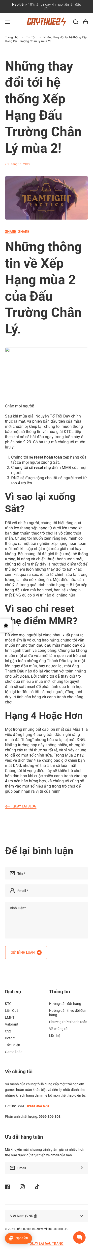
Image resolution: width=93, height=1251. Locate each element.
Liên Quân (13, 1011)
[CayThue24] (46, 22)
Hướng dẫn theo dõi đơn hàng (67, 1013)
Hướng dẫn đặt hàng (65, 1004)
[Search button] (76, 22)
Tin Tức (31, 37)
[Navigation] (7, 21)
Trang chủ (12, 37)
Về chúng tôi (58, 1029)
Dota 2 (10, 1038)
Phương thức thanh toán (68, 1022)
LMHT (9, 1017)
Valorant (11, 1024)
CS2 (8, 1031)
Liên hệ (54, 1036)
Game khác (13, 1052)
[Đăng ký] (82, 1168)
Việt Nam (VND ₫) (23, 1216)
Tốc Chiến (12, 1045)
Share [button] (17, 232)
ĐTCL (9, 1004)
